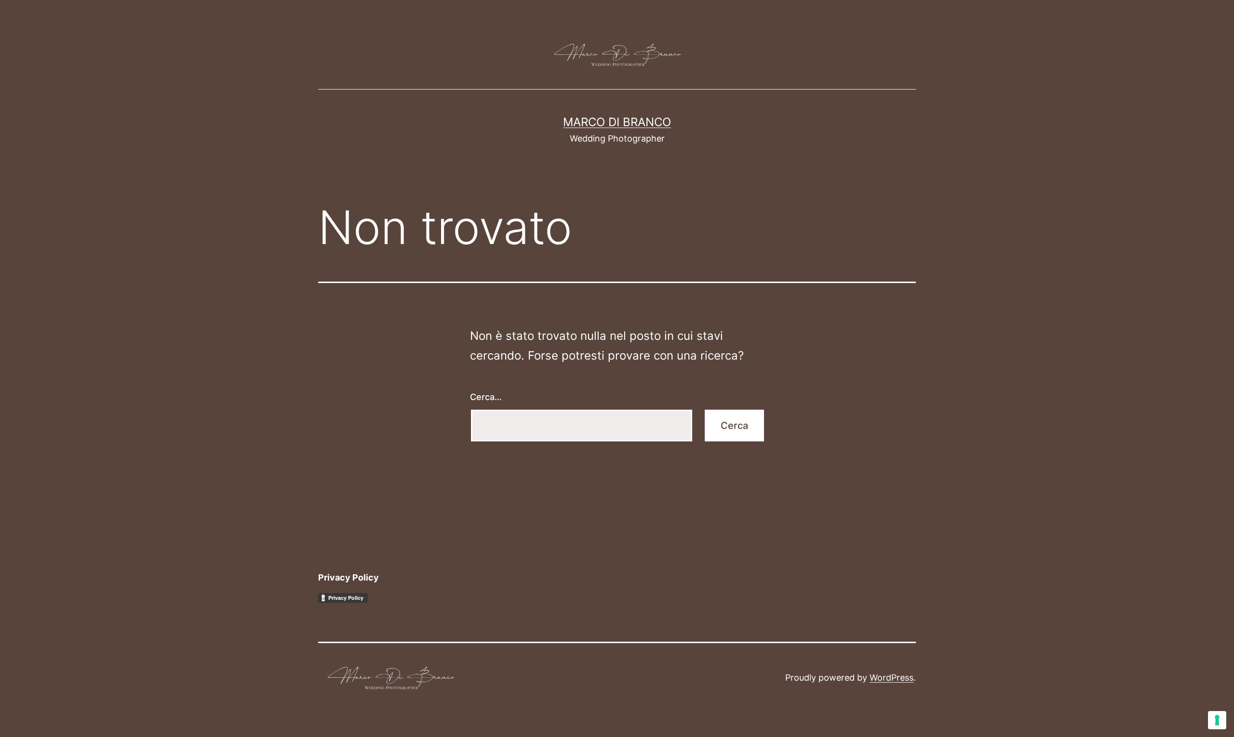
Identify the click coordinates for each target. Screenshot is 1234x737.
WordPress (891, 677)
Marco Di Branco (617, 122)
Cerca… (486, 397)
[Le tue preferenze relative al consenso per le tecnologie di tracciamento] (1217, 720)
